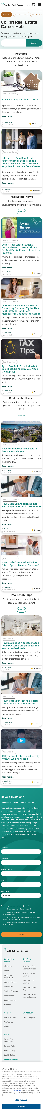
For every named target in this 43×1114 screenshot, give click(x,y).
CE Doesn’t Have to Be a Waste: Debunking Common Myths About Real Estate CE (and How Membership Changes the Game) (21, 309)
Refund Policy (9, 1050)
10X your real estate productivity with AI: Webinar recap (21, 757)
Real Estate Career (10, 152)
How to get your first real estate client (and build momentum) (20, 702)
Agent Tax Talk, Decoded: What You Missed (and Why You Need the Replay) (20, 369)
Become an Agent (21, 14)
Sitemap (7, 1004)
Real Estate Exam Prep (29, 988)
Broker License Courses (29, 974)
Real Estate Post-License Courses (29, 995)
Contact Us (8, 1022)
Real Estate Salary (10, 93)
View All (21, 212)
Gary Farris (7, 332)
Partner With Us (10, 982)
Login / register (29, 1017)
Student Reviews (11, 991)
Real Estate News (9, 240)
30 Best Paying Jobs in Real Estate (21, 99)
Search (34, 43)
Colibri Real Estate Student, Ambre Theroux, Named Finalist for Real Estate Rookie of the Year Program (21, 248)
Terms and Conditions (8, 1040)
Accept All (21, 1106)
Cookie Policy (9, 1055)
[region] (21, 1086)
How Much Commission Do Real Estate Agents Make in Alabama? (20, 563)
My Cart (33, 4)
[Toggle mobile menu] (39, 4)
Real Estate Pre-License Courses (29, 967)
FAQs (6, 1026)
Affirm (6, 970)
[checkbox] (22, 916)
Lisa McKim (8, 122)
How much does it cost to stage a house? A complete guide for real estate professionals (21, 645)
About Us (8, 966)
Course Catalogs (10, 1000)
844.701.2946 (10, 1017)
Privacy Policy (9, 1046)
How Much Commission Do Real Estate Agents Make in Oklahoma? (21, 505)
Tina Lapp (7, 529)
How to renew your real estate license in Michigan (19, 450)
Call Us (28, 4)
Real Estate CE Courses (28, 981)
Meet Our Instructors (8, 976)
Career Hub (6, 14)
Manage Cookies (11, 1059)
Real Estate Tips (9, 639)
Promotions (9, 995)
